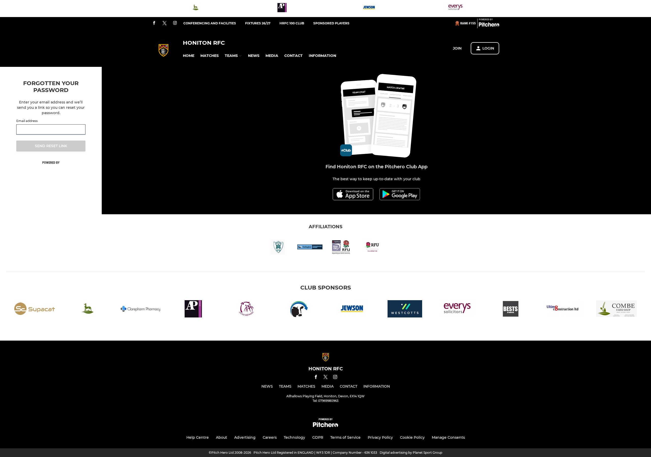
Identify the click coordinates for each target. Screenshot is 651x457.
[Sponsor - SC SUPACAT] (34, 309)
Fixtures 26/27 (257, 23)
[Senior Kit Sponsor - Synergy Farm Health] (299, 309)
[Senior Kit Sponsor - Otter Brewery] (246, 309)
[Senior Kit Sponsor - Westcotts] (404, 309)
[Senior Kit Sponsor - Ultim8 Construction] (563, 309)
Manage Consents (448, 437)
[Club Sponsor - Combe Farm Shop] (616, 309)
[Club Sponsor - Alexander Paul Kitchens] (282, 8)
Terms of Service (345, 437)
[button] (188, 56)
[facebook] (154, 23)
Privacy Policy (380, 437)
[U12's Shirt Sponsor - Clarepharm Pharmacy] (140, 309)
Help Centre (197, 437)
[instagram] (175, 23)
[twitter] (164, 23)
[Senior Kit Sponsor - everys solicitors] (455, 8)
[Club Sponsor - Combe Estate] (195, 8)
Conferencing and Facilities (209, 23)
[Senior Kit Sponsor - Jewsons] (369, 8)
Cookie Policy (412, 437)
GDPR (317, 437)
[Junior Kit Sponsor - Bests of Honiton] (510, 309)
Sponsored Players (331, 23)
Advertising (245, 437)
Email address (27, 121)
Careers (270, 437)
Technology (294, 437)
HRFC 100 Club (291, 23)
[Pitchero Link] (489, 25)
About (221, 437)
